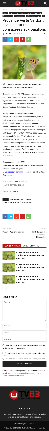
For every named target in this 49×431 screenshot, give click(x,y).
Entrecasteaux (37, 13)
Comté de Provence (25, 13)
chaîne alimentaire (16, 199)
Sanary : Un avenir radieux (13, 232)
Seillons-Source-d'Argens (34, 16)
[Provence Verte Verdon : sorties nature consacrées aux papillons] (9, 255)
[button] (45, 3)
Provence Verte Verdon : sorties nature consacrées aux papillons (30, 255)
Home (5, 9)
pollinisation (26, 202)
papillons (29, 199)
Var (44, 16)
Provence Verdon (19, 16)
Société (11, 9)
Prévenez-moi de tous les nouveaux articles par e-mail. (25, 359)
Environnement (8, 16)
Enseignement (22, 9)
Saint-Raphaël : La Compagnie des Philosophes (39, 234)
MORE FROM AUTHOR (31, 246)
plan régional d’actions (11, 202)
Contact (32, 424)
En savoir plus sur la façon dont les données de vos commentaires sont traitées (24, 373)
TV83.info (8, 34)
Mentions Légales (20, 424)
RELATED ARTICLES (12, 246)
